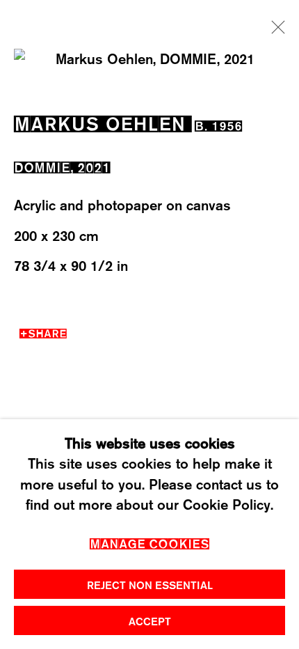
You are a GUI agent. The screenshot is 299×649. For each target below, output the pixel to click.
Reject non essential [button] (150, 585)
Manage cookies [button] (149, 542)
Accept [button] (150, 621)
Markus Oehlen (100, 121)
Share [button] (47, 331)
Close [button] (274, 31)
